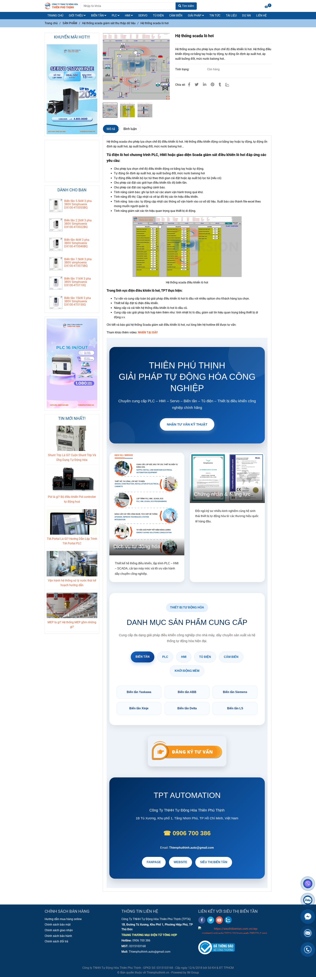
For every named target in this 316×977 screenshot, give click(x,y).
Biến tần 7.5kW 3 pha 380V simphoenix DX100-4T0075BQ (78, 263)
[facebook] (201, 920)
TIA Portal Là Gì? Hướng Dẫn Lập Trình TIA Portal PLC (72, 541)
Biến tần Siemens (235, 692)
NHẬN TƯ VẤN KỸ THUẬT (187, 424)
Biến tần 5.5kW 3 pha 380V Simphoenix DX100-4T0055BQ (78, 204)
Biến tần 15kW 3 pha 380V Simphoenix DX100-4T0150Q (77, 301)
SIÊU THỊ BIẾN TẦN (213, 862)
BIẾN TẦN (97, 15)
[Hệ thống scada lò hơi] (61, 6)
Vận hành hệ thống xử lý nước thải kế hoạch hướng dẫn (72, 583)
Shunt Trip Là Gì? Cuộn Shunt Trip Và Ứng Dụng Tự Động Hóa (72, 457)
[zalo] (228, 920)
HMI (128, 15)
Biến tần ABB (187, 692)
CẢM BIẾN (175, 15)
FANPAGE (154, 862)
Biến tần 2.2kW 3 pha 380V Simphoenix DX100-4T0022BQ (78, 224)
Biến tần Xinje (138, 708)
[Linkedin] (204, 84)
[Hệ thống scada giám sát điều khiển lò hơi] (136, 66)
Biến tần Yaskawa (139, 692)
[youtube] (219, 920)
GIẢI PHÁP (195, 15)
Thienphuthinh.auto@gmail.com (191, 847)
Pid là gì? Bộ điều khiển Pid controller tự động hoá (72, 499)
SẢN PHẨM (70, 23)
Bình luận (130, 129)
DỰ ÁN (246, 15)
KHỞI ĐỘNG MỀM (187, 670)
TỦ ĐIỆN (158, 15)
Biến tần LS (235, 708)
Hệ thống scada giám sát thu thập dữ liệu (109, 23)
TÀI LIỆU (231, 15)
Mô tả (111, 129)
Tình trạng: (182, 69)
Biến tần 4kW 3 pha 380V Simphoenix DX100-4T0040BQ (76, 243)
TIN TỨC (214, 15)
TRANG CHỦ (55, 15)
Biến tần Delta (187, 708)
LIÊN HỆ (261, 15)
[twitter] (210, 920)
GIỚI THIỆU (76, 15)
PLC (115, 15)
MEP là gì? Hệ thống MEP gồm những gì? (72, 625)
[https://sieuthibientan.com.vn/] (234, 930)
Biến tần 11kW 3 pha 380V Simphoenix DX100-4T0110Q (77, 282)
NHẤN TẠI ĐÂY (148, 332)
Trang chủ (51, 23)
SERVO (142, 15)
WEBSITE (180, 862)
